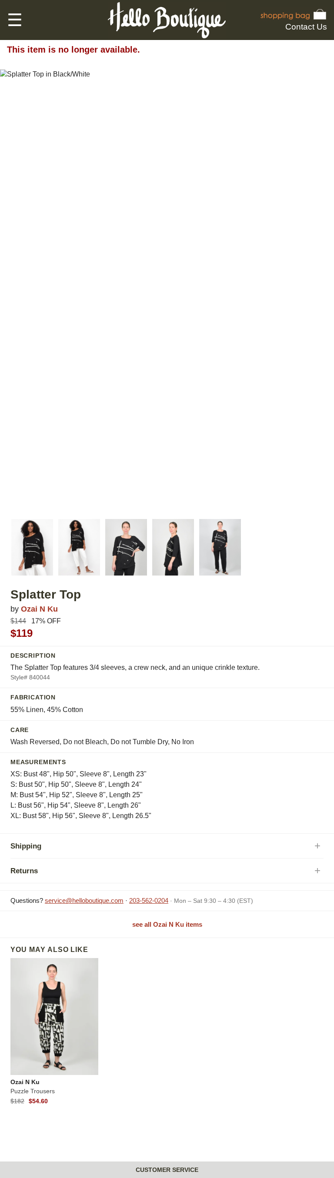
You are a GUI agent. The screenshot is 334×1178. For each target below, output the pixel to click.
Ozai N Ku (39, 609)
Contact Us (306, 26)
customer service (167, 1169)
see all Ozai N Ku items (167, 924)
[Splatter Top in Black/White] (32, 547)
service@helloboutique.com (84, 900)
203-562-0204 (148, 900)
